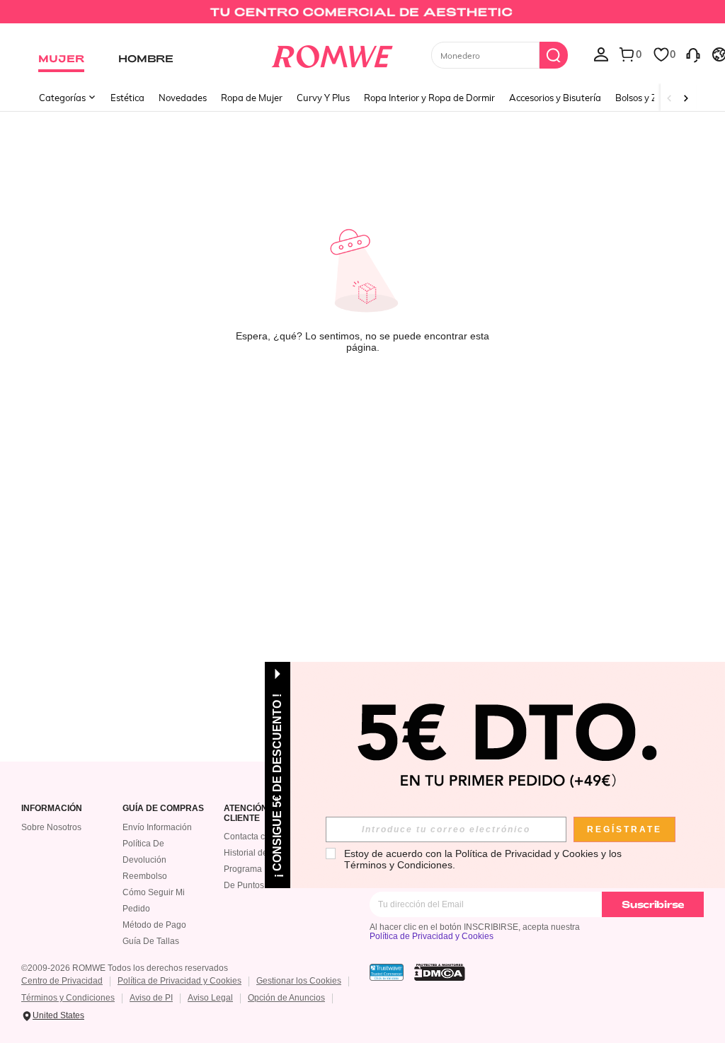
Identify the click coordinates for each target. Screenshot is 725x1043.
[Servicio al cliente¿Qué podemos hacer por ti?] (693, 54)
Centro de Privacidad (62, 981)
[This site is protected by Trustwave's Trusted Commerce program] (387, 972)
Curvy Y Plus (323, 97)
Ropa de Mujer (251, 97)
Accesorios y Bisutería (555, 97)
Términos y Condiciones (68, 998)
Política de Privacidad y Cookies (431, 936)
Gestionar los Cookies (298, 981)
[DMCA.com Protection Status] (439, 972)
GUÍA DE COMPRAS (163, 808)
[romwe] (331, 54)
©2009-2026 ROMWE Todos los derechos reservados (124, 968)
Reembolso (144, 876)
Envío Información (157, 827)
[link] (362, 17)
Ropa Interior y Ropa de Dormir (429, 97)
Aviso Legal (210, 998)
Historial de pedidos (262, 853)
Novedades (183, 97)
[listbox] (601, 54)
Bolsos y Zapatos (651, 97)
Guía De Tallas (150, 941)
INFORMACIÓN (51, 808)
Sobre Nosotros (51, 827)
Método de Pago (154, 925)
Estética (127, 97)
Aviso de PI (151, 998)
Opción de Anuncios (286, 998)
